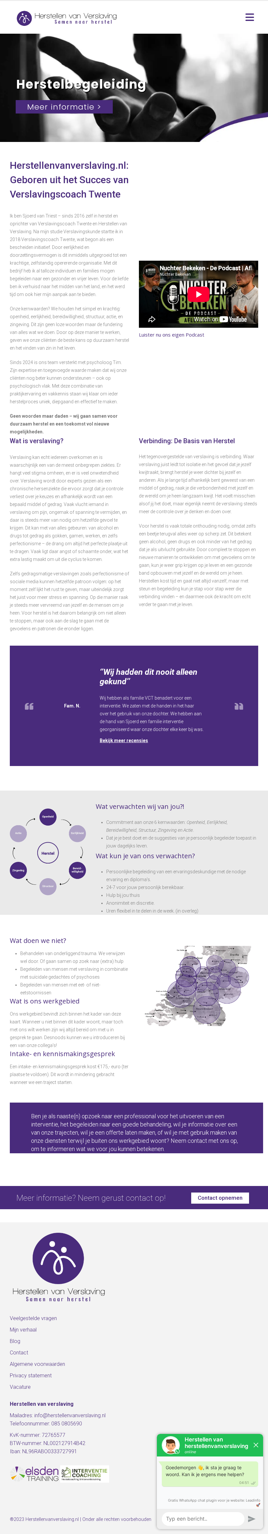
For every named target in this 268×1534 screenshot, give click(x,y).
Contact (19, 1353)
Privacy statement (31, 1375)
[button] (249, 17)
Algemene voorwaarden (37, 1364)
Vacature (20, 1387)
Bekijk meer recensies (124, 740)
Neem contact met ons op (204, 1140)
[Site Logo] (67, 17)
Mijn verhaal (23, 1330)
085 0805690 (66, 1424)
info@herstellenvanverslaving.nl (70, 1415)
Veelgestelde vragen (33, 1318)
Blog (15, 1341)
